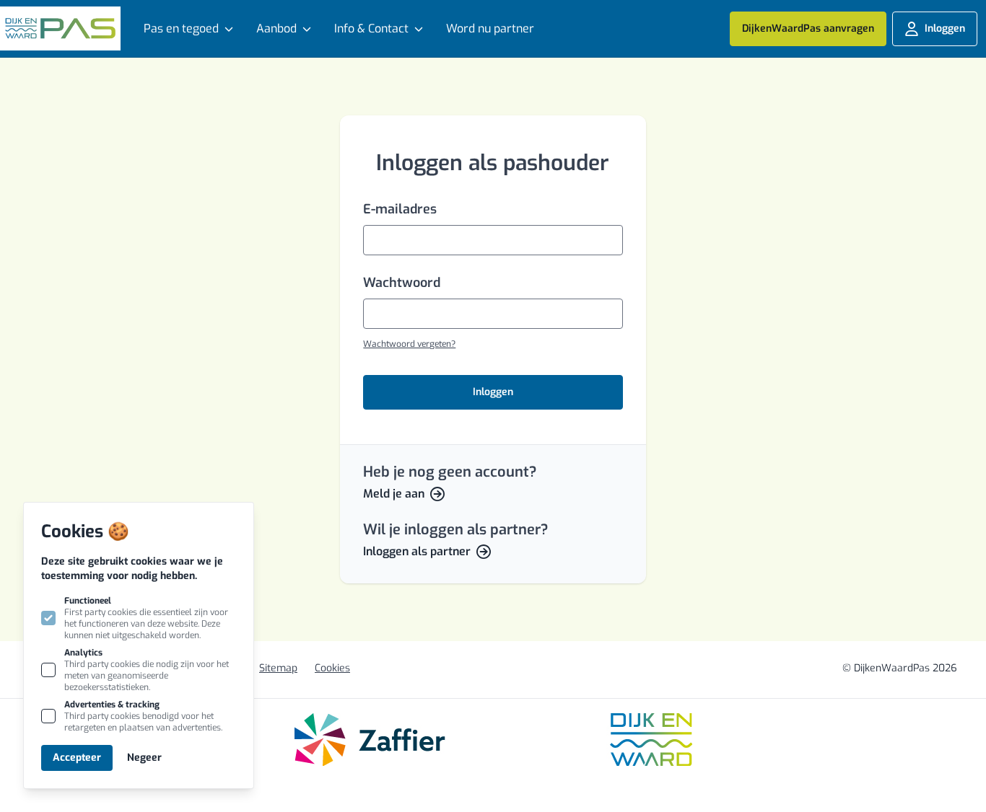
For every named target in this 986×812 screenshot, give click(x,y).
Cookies (332, 668)
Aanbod (276, 28)
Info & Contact (371, 28)
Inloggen (945, 28)
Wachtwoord (401, 282)
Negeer (144, 757)
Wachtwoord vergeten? (409, 344)
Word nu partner (490, 28)
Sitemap (278, 668)
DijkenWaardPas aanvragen (808, 28)
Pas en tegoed (181, 28)
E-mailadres (400, 209)
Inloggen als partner (417, 551)
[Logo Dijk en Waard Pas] (60, 28)
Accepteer (77, 757)
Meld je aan (393, 493)
